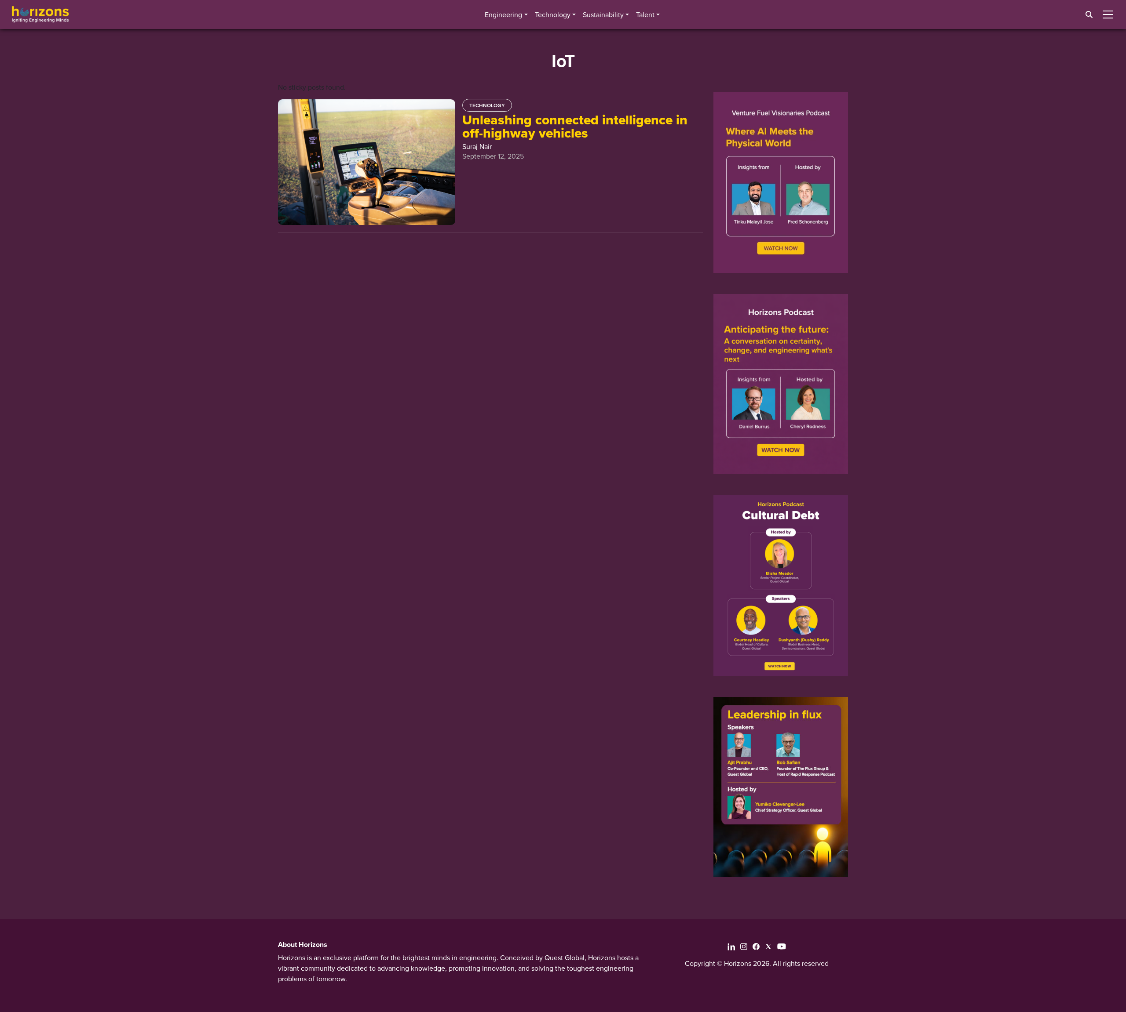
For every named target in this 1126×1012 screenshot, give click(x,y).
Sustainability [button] (603, 14)
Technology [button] (552, 14)
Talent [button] (645, 14)
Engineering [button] (503, 14)
